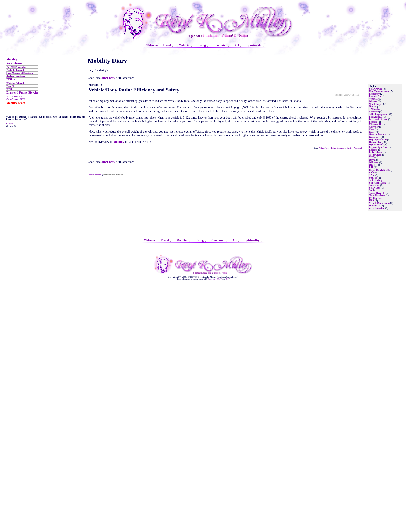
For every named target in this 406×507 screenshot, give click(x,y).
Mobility (11, 59)
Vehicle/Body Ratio (327, 148)
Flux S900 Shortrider (16, 67)
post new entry (95, 174)
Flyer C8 (10, 86)
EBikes (10, 79)
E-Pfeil (9, 89)
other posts (108, 77)
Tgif (228, 279)
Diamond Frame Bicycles (22, 92)
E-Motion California (15, 83)
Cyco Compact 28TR (15, 99)
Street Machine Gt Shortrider (19, 73)
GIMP (219, 279)
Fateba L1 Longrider (16, 70)
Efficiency (341, 148)
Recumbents (14, 63)
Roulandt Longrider (15, 76)
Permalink (358, 148)
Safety (349, 148)
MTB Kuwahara (14, 96)
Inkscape (211, 279)
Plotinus (9, 123)
